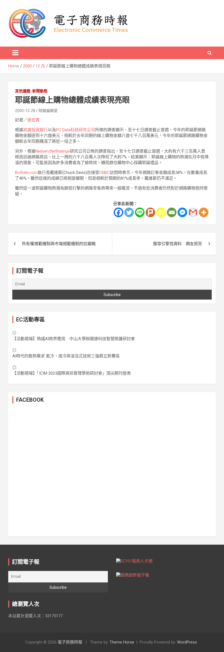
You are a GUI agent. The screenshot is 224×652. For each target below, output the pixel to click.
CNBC (104, 172)
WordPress (187, 642)
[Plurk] (150, 212)
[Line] (140, 212)
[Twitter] (129, 212)
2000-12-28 (25, 110)
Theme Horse (122, 642)
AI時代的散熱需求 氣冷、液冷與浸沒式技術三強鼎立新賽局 (66, 356)
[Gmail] (193, 212)
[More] (203, 212)
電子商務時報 (70, 642)
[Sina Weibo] (161, 212)
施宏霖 (33, 119)
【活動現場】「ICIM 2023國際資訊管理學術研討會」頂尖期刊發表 (71, 373)
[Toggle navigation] (15, 53)
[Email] (171, 212)
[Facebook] (118, 212)
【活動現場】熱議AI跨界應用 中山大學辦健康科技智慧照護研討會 (73, 338)
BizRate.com (26, 172)
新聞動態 (40, 91)
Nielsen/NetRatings (53, 151)
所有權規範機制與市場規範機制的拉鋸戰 (59, 243)
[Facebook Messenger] (182, 212)
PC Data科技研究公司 (75, 129)
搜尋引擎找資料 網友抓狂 (177, 243)
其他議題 (22, 91)
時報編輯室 (48, 110)
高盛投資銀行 (35, 129)
